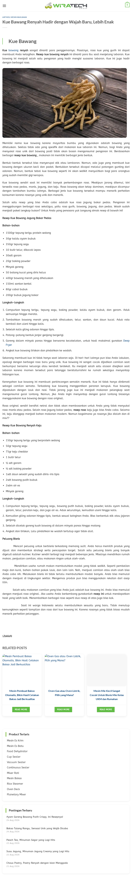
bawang (13, 50)
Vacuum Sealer (16, 762)
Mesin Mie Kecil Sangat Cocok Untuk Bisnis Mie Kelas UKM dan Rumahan (107, 694)
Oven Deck (13, 789)
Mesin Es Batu (15, 746)
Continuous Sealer (18, 767)
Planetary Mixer (16, 794)
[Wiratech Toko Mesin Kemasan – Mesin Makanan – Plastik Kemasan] (66, 5)
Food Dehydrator (17, 751)
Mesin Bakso (14, 778)
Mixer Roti (13, 772)
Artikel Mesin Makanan (14, 17)
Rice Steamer (15, 783)
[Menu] (4, 6)
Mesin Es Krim (15, 740)
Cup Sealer (13, 756)
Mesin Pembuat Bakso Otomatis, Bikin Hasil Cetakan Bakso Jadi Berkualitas (22, 694)
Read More (21, 709)
